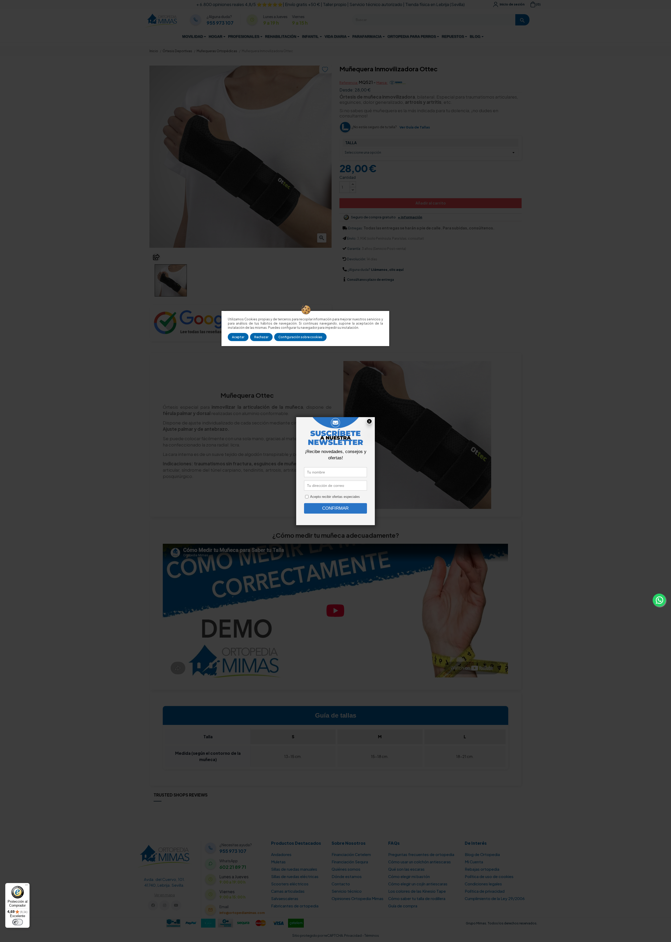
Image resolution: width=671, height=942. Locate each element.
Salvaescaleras (284, 898)
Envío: (351, 238)
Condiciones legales (483, 883)
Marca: (382, 82)
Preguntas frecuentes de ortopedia (421, 854)
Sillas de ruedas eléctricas (294, 876)
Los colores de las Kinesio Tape (417, 891)
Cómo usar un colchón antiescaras (419, 861)
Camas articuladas (288, 891)
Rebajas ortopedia (482, 868)
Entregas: (355, 228)
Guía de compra (402, 905)
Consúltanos (357, 280)
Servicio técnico (347, 891)
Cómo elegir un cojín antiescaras (417, 883)
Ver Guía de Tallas (414, 127)
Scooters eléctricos (290, 883)
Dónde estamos (347, 876)
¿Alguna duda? (359, 270)
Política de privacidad (485, 891)
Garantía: (354, 249)
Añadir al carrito (430, 203)
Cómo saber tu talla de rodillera (416, 898)
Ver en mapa (164, 894)
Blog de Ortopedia (482, 854)
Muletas (278, 861)
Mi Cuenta (474, 861)
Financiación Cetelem (351, 854)
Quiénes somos (346, 868)
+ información (410, 217)
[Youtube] (176, 905)
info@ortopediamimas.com (242, 913)
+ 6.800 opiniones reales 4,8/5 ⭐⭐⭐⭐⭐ (239, 4)
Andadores (281, 854)
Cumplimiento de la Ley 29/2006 (495, 898)
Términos (371, 935)
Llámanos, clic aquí (387, 270)
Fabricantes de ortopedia (294, 905)
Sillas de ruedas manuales (294, 868)
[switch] (17, 922)
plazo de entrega (370, 280)
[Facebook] (153, 905)
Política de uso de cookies (489, 876)
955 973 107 (220, 22)
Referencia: (348, 82)
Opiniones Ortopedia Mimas (357, 898)
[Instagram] (164, 905)
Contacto (341, 883)
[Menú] (26, 886)
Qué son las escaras (406, 868)
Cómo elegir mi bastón (409, 876)
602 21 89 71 (232, 867)
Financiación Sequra (350, 861)
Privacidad (353, 935)
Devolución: (356, 259)
